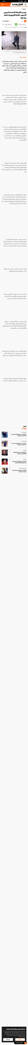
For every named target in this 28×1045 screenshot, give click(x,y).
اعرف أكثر (8, 1039)
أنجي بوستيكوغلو (22, 468)
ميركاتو (24, 450)
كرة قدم (24, 9)
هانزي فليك (24, 432)
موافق (20, 1039)
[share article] (25, 21)
